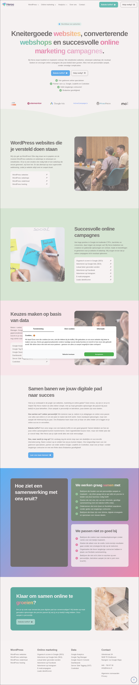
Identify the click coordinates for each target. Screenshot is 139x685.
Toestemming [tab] (38, 329)
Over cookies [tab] (69, 329)
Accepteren (99, 354)
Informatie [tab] (101, 329)
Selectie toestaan (68, 354)
